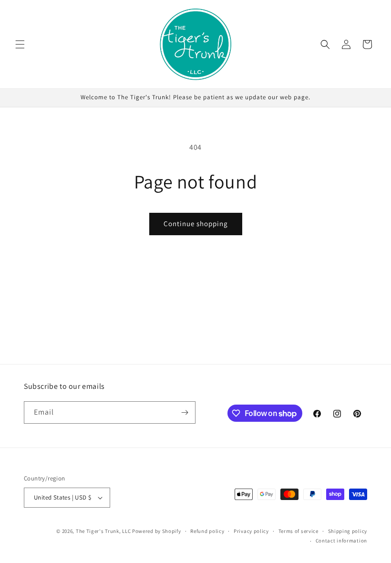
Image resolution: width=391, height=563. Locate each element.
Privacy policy (251, 531)
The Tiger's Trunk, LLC (103, 531)
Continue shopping (196, 223)
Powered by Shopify (156, 531)
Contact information (341, 540)
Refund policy (207, 531)
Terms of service (298, 531)
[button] (20, 44)
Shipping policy (348, 531)
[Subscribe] (184, 412)
